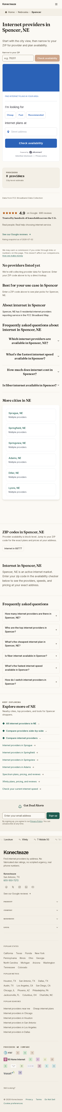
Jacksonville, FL (11, 995)
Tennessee (9, 967)
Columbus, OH (29, 995)
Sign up (53, 815)
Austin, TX (9, 985)
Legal (6, 927)
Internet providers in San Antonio (20, 1022)
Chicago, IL (9, 990)
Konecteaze (9, 4)
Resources (9, 919)
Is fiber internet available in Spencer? (29, 385)
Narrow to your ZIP (11, 52)
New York (40, 953)
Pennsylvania (10, 958)
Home (11, 12)
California (8, 953)
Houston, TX (10, 981)
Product (8, 902)
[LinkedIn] (26, 887)
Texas (19, 953)
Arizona (36, 962)
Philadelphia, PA (40, 990)
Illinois (23, 958)
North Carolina (11, 962)
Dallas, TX (43, 981)
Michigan (25, 962)
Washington (49, 962)
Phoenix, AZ (24, 990)
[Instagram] (19, 887)
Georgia (40, 958)
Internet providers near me (17, 1008)
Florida (28, 953)
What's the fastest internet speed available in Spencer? (29, 356)
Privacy (29, 1099)
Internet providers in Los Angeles (20, 1027)
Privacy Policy (36, 821)
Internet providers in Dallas (17, 1032)
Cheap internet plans (43, 1008)
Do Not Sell (50, 1099)
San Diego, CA (43, 985)
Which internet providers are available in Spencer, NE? (30, 341)
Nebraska (23, 12)
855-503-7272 (11, 880)
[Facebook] (6, 887)
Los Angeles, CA (25, 985)
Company (8, 910)
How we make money (12, 255)
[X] (13, 887)
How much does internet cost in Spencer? (30, 372)
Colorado (22, 967)
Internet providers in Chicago (18, 1013)
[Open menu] (56, 4)
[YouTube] (33, 887)
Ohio (31, 958)
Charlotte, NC (46, 995)
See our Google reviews (15, 234)
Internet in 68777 (13, 548)
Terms (39, 1099)
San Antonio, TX (27, 981)
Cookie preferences (13, 1103)
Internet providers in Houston (18, 1018)
